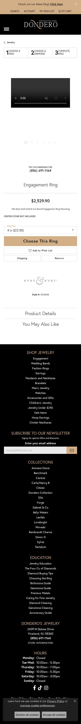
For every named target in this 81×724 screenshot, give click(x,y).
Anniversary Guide (40, 613)
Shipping (22, 258)
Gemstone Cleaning (40, 608)
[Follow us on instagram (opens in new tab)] (46, 688)
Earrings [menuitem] (41, 373)
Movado (40, 527)
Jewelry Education (40, 563)
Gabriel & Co (40, 507)
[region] (40, 114)
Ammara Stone (40, 468)
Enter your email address (40, 443)
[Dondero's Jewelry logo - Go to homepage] (40, 24)
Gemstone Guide (40, 588)
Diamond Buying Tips (40, 573)
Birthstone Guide (40, 583)
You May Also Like (40, 324)
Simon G (40, 537)
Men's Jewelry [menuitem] (40, 388)
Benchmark (40, 473)
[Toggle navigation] (6, 28)
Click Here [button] (56, 4)
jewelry (11, 42)
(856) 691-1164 (40, 170)
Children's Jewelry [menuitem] (40, 403)
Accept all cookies (54, 714)
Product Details (40, 313)
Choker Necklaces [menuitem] (40, 422)
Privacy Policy (55, 701)
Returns (59, 258)
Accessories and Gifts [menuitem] (40, 398)
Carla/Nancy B (41, 483)
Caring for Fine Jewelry (40, 598)
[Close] (76, 4)
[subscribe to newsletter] (71, 450)
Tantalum (40, 547)
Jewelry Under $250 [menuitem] (40, 408)
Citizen (40, 488)
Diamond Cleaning (40, 603)
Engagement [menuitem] (40, 358)
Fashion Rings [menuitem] (40, 368)
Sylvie (40, 542)
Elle (40, 497)
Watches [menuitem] (40, 393)
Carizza (40, 478)
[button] (14, 11)
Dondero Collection (40, 492)
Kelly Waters (40, 512)
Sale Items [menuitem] (40, 412)
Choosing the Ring (40, 578)
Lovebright (40, 522)
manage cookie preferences (37, 705)
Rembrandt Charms (40, 532)
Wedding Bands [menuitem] (40, 363)
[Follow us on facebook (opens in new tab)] (34, 688)
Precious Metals (40, 593)
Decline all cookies (27, 714)
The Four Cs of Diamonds (40, 568)
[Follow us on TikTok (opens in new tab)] (40, 688)
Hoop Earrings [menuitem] (40, 417)
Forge (40, 502)
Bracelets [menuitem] (40, 383)
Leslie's (40, 517)
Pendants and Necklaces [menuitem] (40, 378)
